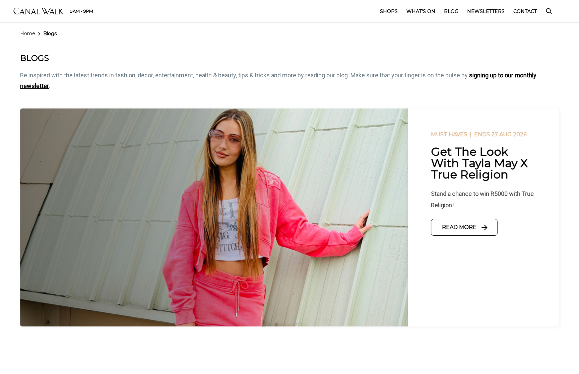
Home (27, 33)
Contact (525, 11)
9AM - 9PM (81, 11)
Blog (451, 11)
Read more (459, 227)
